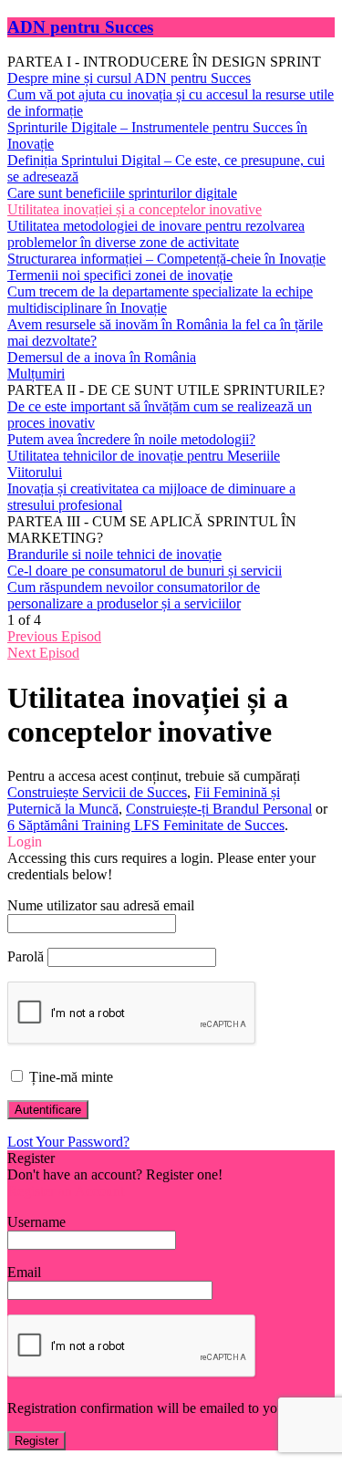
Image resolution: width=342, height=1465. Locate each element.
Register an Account (65, 1191)
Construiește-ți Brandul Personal (219, 808)
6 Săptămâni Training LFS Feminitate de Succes (146, 825)
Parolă (25, 956)
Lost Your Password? (68, 1141)
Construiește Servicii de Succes (97, 792)
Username (36, 1222)
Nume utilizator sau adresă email (100, 905)
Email (24, 1272)
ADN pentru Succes (80, 26)
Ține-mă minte (69, 1077)
